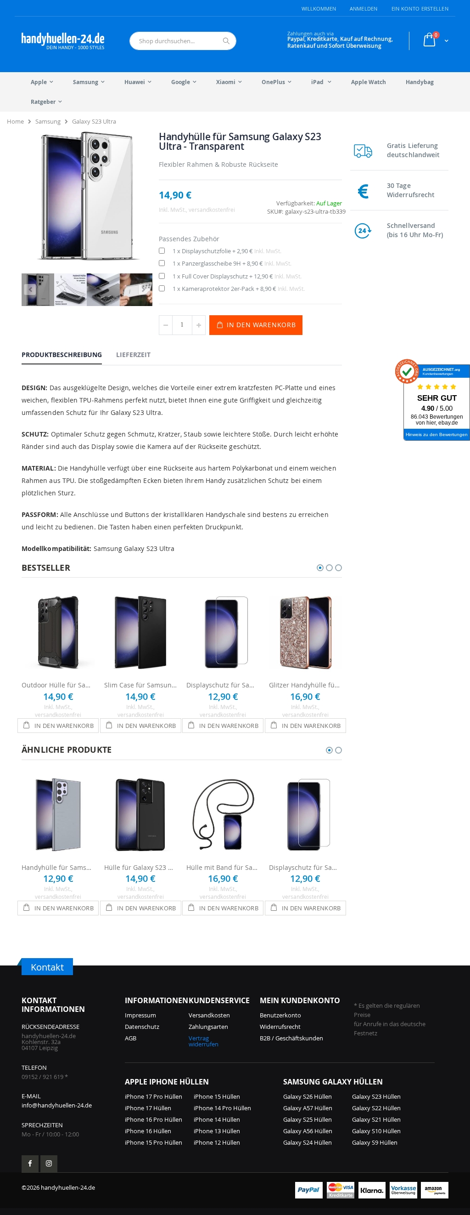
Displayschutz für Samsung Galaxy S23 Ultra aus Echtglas (223, 685)
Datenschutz (142, 1026)
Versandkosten (209, 1015)
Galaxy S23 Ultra (94, 121)
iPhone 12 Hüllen (217, 1142)
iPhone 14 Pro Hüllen (222, 1108)
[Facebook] (30, 1163)
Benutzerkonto (280, 1015)
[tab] (69, 354)
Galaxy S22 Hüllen (376, 1108)
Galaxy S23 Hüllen (376, 1096)
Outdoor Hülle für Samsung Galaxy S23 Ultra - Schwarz (58, 685)
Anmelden (364, 8)
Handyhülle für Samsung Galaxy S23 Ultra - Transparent (58, 867)
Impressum (140, 1015)
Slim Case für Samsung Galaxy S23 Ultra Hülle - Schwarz (141, 685)
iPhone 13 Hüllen (217, 1131)
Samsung (48, 121)
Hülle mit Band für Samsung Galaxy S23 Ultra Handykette (223, 867)
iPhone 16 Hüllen (148, 1131)
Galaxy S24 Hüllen (307, 1142)
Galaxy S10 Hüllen (376, 1131)
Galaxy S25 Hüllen (307, 1119)
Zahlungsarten (208, 1026)
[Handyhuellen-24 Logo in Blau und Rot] (63, 40)
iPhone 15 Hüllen (217, 1096)
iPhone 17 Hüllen (148, 1108)
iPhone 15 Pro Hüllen (153, 1142)
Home (15, 121)
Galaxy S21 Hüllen (376, 1119)
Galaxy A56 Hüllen (307, 1131)
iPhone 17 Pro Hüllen (153, 1096)
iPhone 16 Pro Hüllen (153, 1119)
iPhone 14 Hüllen (217, 1119)
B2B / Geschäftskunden (291, 1038)
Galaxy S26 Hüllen (307, 1096)
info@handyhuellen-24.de (57, 1105)
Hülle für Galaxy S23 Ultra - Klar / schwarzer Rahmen (141, 867)
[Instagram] (48, 1163)
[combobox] (182, 41)
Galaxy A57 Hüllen (307, 1108)
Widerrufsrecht (280, 1026)
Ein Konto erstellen (420, 8)
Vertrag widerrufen (203, 1041)
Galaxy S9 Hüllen (374, 1142)
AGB (130, 1038)
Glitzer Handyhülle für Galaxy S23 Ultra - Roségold (305, 685)
